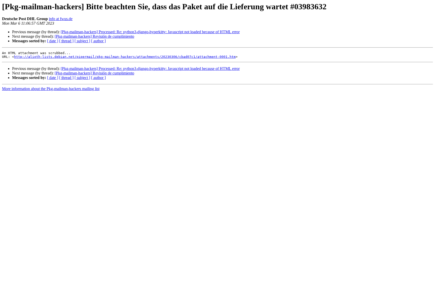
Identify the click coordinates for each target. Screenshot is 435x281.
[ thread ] (66, 41)
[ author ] (98, 41)
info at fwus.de (60, 19)
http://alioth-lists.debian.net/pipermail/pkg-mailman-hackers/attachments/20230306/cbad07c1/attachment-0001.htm (125, 57)
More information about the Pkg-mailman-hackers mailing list (50, 89)
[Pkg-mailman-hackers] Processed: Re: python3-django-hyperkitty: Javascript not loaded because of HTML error (150, 32)
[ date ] (52, 41)
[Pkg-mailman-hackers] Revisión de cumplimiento (94, 36)
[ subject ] (82, 41)
